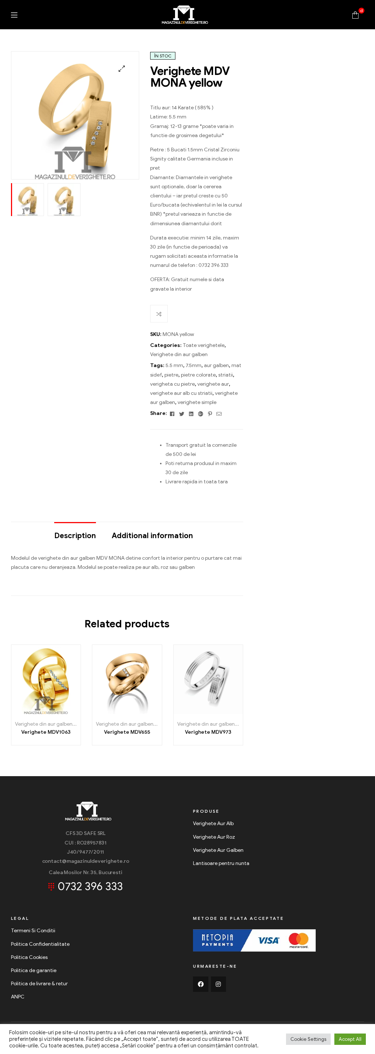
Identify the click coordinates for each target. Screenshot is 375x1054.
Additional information (152, 535)
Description (75, 535)
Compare (159, 313)
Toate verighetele (203, 345)
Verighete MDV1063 (46, 732)
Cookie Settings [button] (308, 1039)
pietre (171, 375)
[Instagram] (218, 984)
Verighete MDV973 (208, 732)
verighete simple (197, 402)
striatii (225, 375)
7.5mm (193, 365)
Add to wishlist (29, 711)
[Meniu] (14, 15)
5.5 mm (174, 365)
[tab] (75, 532)
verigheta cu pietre (172, 384)
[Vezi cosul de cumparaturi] (355, 14)
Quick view (62, 711)
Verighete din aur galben (179, 354)
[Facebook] (200, 984)
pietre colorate (198, 375)
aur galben (216, 365)
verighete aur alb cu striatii (181, 393)
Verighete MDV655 (127, 732)
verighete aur (213, 384)
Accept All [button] (350, 1039)
